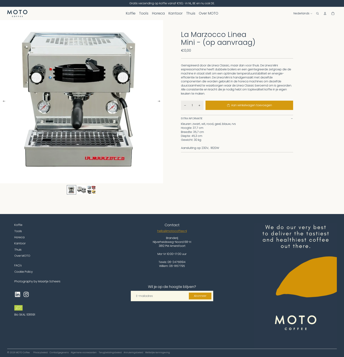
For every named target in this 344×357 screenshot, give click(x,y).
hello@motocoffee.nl (172, 231)
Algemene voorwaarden (84, 352)
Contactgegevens (59, 352)
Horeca (19, 237)
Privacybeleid (40, 352)
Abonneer (200, 296)
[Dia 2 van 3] (81, 189)
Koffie (18, 225)
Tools (18, 231)
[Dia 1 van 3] (71, 189)
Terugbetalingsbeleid (110, 352)
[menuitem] (130, 13)
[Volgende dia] (160, 102)
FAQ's (18, 265)
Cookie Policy (23, 272)
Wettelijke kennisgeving (157, 352)
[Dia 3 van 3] (91, 189)
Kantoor (20, 243)
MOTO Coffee (23, 352)
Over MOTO (22, 256)
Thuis (18, 250)
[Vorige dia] (3, 102)
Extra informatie (191, 118)
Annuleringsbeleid (133, 352)
